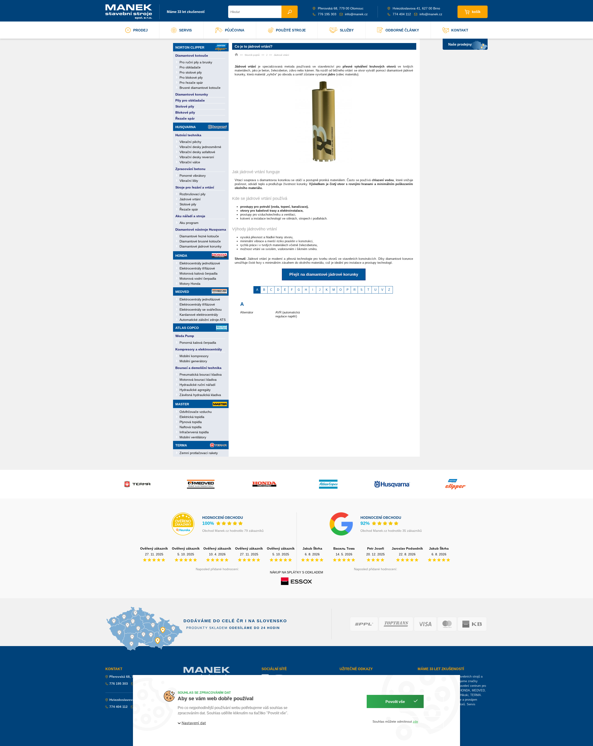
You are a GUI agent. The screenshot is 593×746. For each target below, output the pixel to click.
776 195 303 (327, 14)
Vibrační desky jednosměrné (200, 147)
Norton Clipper (189, 47)
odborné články (402, 30)
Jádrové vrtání (190, 199)
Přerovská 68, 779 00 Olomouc (133, 676)
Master (182, 404)
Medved (182, 292)
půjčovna (234, 30)
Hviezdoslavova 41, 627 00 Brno (134, 700)
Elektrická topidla (192, 417)
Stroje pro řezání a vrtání (194, 187)
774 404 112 (402, 14)
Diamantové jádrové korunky (200, 246)
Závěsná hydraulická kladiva (200, 395)
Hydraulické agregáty (195, 390)
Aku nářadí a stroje (190, 216)
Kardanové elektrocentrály (199, 314)
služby (347, 30)
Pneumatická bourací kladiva (201, 374)
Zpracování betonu (190, 169)
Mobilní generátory (193, 361)
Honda (181, 255)
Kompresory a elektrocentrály (198, 349)
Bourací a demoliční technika (198, 368)
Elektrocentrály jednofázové (200, 263)
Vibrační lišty (189, 181)
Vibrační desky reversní (197, 157)
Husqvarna (185, 127)
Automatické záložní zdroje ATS (203, 320)
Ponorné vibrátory (193, 175)
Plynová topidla (191, 422)
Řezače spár (185, 118)
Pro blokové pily (191, 77)
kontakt (459, 30)
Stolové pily (184, 106)
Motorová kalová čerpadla (199, 273)
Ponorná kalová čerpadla (198, 342)
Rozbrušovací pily (192, 194)
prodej (140, 30)
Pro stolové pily (191, 72)
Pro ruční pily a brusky (196, 62)
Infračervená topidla (194, 432)
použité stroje (291, 30)
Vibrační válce (190, 162)
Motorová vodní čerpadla (198, 278)
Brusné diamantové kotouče (200, 88)
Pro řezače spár (191, 82)
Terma (181, 445)
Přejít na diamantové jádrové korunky (323, 274)
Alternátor (246, 312)
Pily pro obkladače (190, 100)
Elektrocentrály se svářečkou (201, 309)
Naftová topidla (191, 427)
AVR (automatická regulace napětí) (287, 314)
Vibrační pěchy (190, 142)
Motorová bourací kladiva (198, 379)
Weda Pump (184, 336)
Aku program (189, 223)
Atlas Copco (187, 328)
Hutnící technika (188, 135)
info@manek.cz (356, 14)
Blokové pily (185, 112)
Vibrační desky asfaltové (197, 152)
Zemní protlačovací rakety (199, 453)
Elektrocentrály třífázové (197, 268)
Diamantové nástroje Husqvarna (200, 229)
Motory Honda (190, 283)
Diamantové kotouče (191, 55)
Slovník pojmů (252, 55)
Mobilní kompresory (194, 356)
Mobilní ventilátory (193, 437)
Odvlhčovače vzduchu (196, 412)
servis (185, 30)
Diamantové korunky (191, 94)
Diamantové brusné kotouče (200, 241)
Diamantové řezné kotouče (199, 236)
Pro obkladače (190, 67)
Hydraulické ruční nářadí (197, 385)
